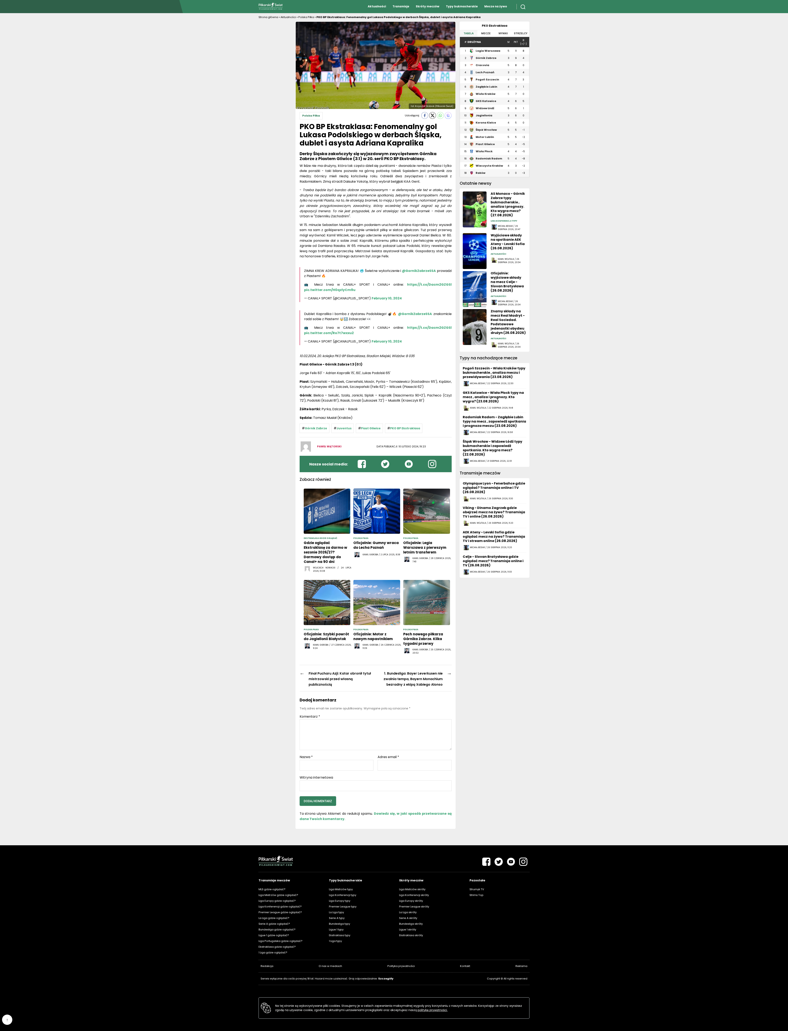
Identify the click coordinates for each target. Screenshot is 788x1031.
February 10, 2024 (387, 298)
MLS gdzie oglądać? (272, 889)
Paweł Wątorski (329, 446)
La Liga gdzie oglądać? (274, 918)
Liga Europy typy (339, 901)
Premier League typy (342, 906)
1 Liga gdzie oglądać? (273, 952)
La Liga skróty (408, 912)
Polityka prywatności (401, 966)
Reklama (521, 966)
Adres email (388, 757)
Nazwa (306, 757)
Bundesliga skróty (411, 924)
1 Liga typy (335, 941)
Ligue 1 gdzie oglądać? (274, 935)
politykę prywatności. (433, 1010)
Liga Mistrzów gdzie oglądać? (278, 895)
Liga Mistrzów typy (341, 889)
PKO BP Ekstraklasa (405, 428)
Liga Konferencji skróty (414, 895)
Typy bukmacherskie (462, 6)
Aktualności (377, 6)
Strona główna (268, 17)
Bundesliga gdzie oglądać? (277, 929)
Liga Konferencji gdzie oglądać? (280, 906)
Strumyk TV (477, 889)
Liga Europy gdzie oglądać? (277, 901)
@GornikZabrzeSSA (419, 270)
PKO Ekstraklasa (494, 26)
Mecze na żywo (495, 6)
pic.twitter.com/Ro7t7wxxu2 (329, 333)
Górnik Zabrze (316, 428)
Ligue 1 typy (336, 929)
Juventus (344, 428)
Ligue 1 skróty (407, 929)
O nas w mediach (330, 966)
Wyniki (503, 33)
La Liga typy (336, 912)
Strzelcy (520, 33)
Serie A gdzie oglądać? (274, 924)
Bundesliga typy (339, 924)
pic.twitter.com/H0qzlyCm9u (329, 290)
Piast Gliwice (371, 428)
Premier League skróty (414, 906)
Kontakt (465, 966)
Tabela (469, 33)
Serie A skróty (408, 918)
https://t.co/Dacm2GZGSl (429, 284)
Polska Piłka (306, 17)
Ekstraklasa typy (339, 935)
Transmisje (401, 6)
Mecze (486, 33)
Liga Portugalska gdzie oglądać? (280, 941)
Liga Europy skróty (411, 901)
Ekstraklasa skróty (411, 935)
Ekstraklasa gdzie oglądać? (277, 947)
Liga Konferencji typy (342, 895)
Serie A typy (337, 918)
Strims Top (476, 895)
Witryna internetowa (316, 777)
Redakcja (267, 966)
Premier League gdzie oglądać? (280, 912)
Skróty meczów (427, 6)
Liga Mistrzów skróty (412, 889)
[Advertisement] (275, 83)
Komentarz (310, 716)
